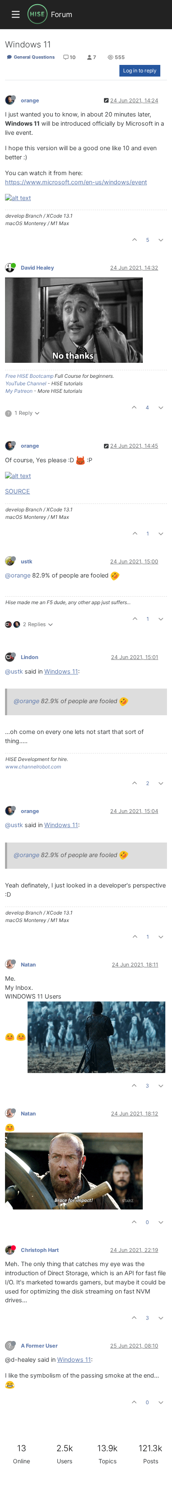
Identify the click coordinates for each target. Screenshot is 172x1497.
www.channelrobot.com (33, 766)
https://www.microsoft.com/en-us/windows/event (76, 182)
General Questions (34, 57)
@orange (17, 575)
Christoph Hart (40, 1250)
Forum (61, 14)
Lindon (29, 657)
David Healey (37, 268)
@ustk (14, 671)
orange (30, 100)
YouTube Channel (25, 383)
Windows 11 (61, 671)
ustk (26, 561)
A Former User (39, 1346)
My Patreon (19, 391)
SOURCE (17, 491)
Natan (28, 965)
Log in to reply (140, 70)
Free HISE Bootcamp (29, 376)
